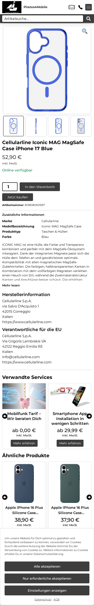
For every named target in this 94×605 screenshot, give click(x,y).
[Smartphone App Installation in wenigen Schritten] (70, 396)
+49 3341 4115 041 (80, 7)
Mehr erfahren (24, 443)
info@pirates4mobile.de (71, 7)
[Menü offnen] (88, 7)
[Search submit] (88, 18)
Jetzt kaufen (17, 197)
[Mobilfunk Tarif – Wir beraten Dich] (24, 396)
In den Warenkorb (40, 187)
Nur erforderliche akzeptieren (47, 578)
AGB (56, 599)
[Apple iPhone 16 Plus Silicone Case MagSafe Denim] (24, 483)
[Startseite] (11, 7)
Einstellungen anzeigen (47, 590)
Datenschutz (43, 599)
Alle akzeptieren (47, 566)
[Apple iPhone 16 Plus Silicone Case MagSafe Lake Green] (69, 483)
